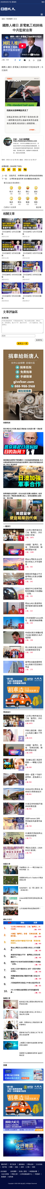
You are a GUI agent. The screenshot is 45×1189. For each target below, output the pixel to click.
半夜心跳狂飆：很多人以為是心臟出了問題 (33, 733)
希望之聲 (14, 1174)
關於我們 (4, 1164)
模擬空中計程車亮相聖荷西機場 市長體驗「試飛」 (33, 591)
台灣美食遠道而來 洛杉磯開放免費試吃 (25, 179)
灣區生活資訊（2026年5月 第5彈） (33, 849)
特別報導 (9, 19)
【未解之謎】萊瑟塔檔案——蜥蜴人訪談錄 (33, 762)
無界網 (10, 1177)
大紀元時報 (5, 1174)
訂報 (27, 1167)
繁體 (43, 2)
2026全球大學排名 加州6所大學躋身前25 (34, 790)
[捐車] (23, 708)
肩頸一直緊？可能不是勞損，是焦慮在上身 (33, 777)
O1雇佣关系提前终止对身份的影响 (33, 834)
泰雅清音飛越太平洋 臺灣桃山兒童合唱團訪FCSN (34, 576)
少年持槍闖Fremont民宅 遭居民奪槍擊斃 (34, 619)
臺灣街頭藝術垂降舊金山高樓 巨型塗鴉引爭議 (33, 664)
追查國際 (13, 1171)
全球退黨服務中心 (26, 1174)
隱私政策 (30, 1164)
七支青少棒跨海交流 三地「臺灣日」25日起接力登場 (34, 532)
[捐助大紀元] (23, 1130)
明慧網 (37, 1174)
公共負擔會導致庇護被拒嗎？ (30, 908)
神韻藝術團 (33, 1171)
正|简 (39, 60)
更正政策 (13, 1164)
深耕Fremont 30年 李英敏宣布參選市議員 (33, 821)
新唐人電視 (23, 1171)
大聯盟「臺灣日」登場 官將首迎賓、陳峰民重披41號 (33, 547)
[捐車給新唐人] (23, 420)
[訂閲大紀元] (23, 1080)
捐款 (16, 1167)
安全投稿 (39, 1164)
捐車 (22, 1167)
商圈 (10, 1167)
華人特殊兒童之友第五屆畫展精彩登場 (33, 648)
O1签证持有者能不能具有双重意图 (33, 805)
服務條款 (22, 1164)
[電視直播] (23, 1156)
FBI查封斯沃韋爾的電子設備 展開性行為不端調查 (34, 635)
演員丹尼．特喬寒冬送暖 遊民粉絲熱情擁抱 (26, 176)
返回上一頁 (22, 343)
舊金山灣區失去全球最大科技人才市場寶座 (33, 561)
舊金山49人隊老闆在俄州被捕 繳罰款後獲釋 (33, 605)
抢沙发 (38, 207)
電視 (33, 1167)
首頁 (3, 19)
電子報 (4, 1167)
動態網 (3, 1177)
